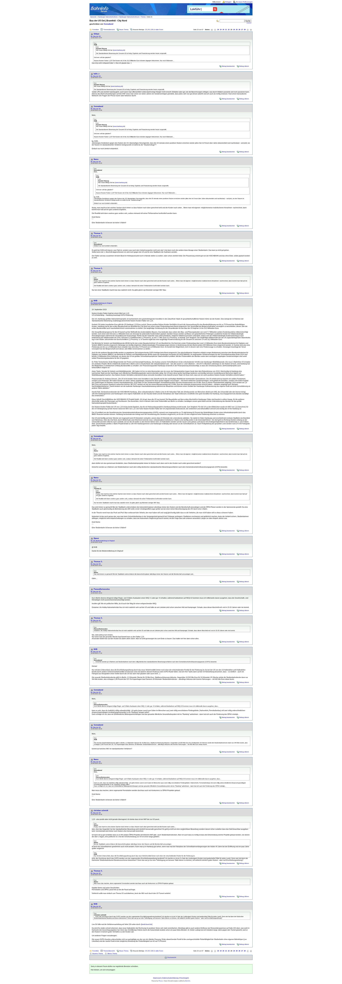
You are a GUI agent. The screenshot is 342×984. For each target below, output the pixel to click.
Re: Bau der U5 (96, 36)
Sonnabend (108, 24)
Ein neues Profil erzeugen (244, 2)
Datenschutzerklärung (170, 978)
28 (245, 29)
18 (218, 29)
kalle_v (96, 74)
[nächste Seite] (248, 29)
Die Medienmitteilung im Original (101, 303)
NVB (95, 301)
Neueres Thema (97, 953)
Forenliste (95, 29)
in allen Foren (158, 29)
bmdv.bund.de (147, 924)
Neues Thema (123, 29)
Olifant (96, 34)
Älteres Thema (112, 953)
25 (146, 29)
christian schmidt (101, 810)
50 (149, 29)
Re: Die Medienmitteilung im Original (103, 540)
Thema (143, 17)
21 (226, 29)
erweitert (249, 23)
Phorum (161, 981)
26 (239, 29)
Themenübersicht (109, 29)
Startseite (93, 17)
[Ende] (251, 29)
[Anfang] (212, 29)
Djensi (96, 538)
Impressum (157, 978)
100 (152, 29)
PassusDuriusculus (102, 589)
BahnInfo (187, 981)
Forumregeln (184, 978)
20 (223, 29)
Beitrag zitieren (244, 66)
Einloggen (228, 2)
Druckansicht (171, 957)
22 (229, 29)
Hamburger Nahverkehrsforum (129, 17)
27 (242, 29)
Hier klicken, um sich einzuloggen (103, 970)
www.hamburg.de (119, 50)
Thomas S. (98, 233)
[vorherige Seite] (215, 29)
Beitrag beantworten (228, 66)
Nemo (96, 159)
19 (220, 29)
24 (234, 29)
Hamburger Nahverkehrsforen (108, 17)
